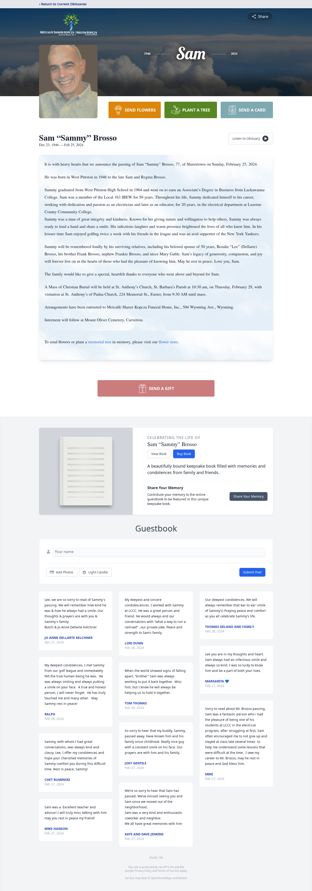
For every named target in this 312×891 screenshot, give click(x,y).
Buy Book (184, 454)
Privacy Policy (143, 871)
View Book (159, 454)
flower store (168, 341)
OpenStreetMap (161, 878)
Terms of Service (168, 871)
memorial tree (99, 341)
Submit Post (252, 572)
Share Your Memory (248, 496)
